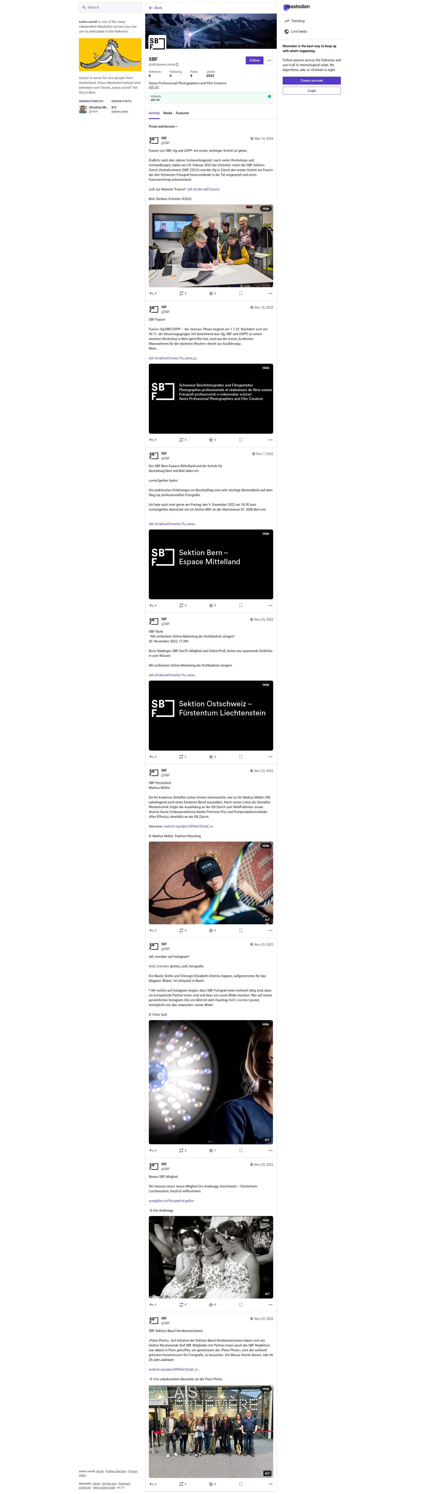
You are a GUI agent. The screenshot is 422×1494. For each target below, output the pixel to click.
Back (158, 8)
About (100, 1471)
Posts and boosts (162, 126)
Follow (255, 60)
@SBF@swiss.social (162, 64)
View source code (104, 1487)
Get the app (109, 1483)
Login (312, 91)
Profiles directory (116, 1471)
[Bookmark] (241, 293)
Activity (154, 113)
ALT (267, 919)
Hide (266, 208)
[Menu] (269, 60)
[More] (270, 293)
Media (167, 113)
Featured (182, 113)
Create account (312, 81)
